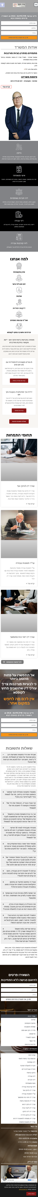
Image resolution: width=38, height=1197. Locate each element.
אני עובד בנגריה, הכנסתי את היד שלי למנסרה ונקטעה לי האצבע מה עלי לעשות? (21, 805)
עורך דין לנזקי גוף (25, 486)
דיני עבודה (31, 1076)
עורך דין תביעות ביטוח (27, 1101)
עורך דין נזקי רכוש (28, 1104)
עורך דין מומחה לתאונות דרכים (24, 1118)
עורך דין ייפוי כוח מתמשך (22, 637)
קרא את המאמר (19, 410)
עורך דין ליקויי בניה (28, 1108)
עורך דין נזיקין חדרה (28, 1115)
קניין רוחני (31, 1055)
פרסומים (32, 1034)
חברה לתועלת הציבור (27, 1065)
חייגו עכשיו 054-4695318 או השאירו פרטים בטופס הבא (19, 17)
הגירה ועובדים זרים (28, 1069)
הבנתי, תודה (31, 1194)
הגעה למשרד (30, 1037)
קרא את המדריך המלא (19, 381)
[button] (36, 5)
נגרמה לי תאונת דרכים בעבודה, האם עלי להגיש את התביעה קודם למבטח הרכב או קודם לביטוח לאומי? (19, 873)
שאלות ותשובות (29, 1027)
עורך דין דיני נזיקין (29, 1111)
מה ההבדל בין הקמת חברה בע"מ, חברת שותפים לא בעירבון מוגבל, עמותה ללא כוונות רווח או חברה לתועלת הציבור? (19, 906)
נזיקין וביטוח (31, 1073)
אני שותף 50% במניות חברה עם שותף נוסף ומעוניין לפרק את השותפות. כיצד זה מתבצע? (19, 895)
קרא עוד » (30, 504)
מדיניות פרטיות (30, 1044)
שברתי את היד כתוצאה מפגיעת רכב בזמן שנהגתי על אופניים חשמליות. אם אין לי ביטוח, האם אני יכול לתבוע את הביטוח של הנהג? (19, 758)
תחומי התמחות (30, 1023)
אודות (33, 1020)
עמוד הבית (31, 1016)
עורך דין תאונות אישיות (27, 1122)
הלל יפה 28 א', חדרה (25, 1142)
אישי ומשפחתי (30, 1083)
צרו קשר (32, 1041)
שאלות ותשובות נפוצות (19, 421)
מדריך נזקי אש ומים (28, 1030)
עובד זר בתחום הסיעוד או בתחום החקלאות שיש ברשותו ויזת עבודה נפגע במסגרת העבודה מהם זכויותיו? (20, 884)
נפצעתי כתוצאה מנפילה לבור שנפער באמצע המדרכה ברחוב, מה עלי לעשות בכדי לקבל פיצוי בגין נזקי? (20, 794)
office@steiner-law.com (23, 1135)
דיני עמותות (31, 1062)
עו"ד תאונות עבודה (25, 563)
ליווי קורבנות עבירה (28, 1087)
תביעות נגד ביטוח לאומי (27, 1058)
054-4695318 (24, 1138)
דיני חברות (31, 1080)
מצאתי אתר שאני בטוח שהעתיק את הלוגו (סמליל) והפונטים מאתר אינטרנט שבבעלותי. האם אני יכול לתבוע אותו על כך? (20, 847)
